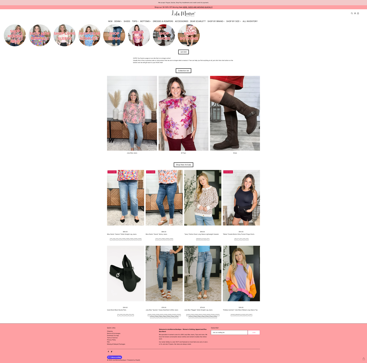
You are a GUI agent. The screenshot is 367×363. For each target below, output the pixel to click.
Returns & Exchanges (113, 333)
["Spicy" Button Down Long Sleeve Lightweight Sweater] (202, 197)
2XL (251, 315)
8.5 (127, 315)
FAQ (108, 342)
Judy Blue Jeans (132, 153)
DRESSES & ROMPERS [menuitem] (163, 21)
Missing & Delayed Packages (116, 344)
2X (244, 239)
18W (131, 239)
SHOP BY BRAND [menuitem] (215, 21)
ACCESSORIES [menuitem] (181, 21)
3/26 (157, 315)
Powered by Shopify (133, 360)
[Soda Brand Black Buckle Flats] (125, 273)
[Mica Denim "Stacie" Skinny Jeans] (164, 197)
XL (208, 239)
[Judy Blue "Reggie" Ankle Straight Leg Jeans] (202, 273)
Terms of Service (112, 337)
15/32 (152, 317)
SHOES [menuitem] (127, 21)
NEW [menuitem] (110, 21)
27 (111, 239)
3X (247, 239)
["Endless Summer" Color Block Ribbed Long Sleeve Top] (241, 273)
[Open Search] (352, 13)
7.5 (121, 315)
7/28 (165, 315)
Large (204, 239)
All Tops (183, 153)
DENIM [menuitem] (117, 21)
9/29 (169, 315)
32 (120, 239)
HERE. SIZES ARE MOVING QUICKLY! (198, 7)
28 (114, 239)
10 (132, 315)
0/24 (149, 315)
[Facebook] (108, 351)
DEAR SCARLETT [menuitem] (198, 21)
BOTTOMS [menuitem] (145, 21)
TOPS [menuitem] (134, 21)
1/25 (153, 315)
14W (124, 239)
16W (128, 239)
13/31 (178, 315)
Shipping (110, 331)
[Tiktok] (111, 351)
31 (159, 239)
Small (232, 315)
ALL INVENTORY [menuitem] (250, 21)
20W (135, 239)
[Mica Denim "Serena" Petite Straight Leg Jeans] (125, 197)
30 (117, 239)
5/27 (161, 315)
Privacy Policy (111, 340)
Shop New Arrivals (183, 165)
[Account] (355, 13)
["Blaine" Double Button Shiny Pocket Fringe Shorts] (241, 197)
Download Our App (113, 335)
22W (139, 239)
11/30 (174, 315)
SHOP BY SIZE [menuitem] (232, 21)
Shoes (235, 153)
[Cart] (358, 13)
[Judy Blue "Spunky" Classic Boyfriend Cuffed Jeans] (164, 273)
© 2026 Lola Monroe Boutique (116, 360)
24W (176, 317)
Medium (199, 239)
